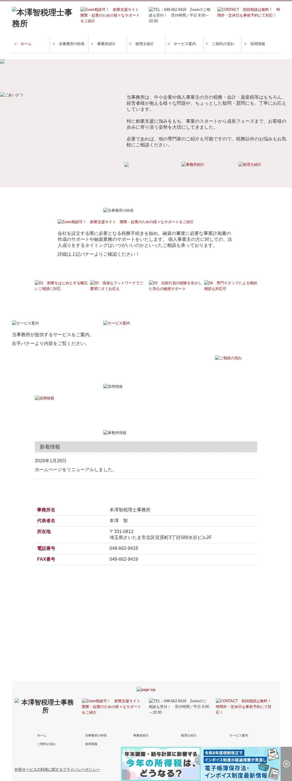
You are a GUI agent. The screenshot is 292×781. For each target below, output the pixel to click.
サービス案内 (185, 44)
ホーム (26, 44)
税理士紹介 (144, 44)
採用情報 (257, 44)
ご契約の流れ (223, 44)
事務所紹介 (106, 44)
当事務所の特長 (72, 44)
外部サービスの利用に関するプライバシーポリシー (57, 769)
